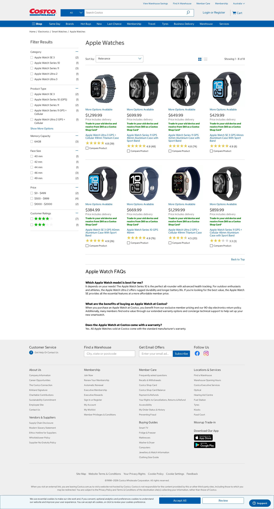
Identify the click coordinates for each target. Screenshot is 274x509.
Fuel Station (200, 399)
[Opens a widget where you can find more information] (260, 503)
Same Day (54, 23)
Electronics (43, 31)
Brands (70, 23)
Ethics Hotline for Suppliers (42, 432)
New (99, 23)
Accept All (179, 500)
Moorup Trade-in (205, 422)
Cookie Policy (155, 473)
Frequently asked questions (153, 375)
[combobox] (72, 12)
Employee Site (36, 404)
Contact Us (34, 409)
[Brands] (74, 23)
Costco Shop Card (148, 385)
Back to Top (238, 259)
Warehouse (206, 23)
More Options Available (98, 109)
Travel (151, 23)
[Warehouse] (213, 23)
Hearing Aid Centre (203, 395)
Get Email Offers (151, 347)
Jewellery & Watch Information (154, 452)
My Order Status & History (152, 409)
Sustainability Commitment (42, 399)
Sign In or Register (93, 399)
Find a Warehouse (97, 347)
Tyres (165, 23)
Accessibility (145, 404)
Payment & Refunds (149, 395)
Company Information (40, 375)
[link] (103, 104)
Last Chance (114, 23)
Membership (134, 23)
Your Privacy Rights (135, 473)
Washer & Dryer (147, 442)
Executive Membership (95, 390)
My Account (90, 404)
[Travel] (156, 23)
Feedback (192, 473)
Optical (197, 390)
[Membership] (142, 23)
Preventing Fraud (147, 414)
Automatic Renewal (93, 385)
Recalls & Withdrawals (150, 380)
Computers (144, 447)
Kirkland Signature (38, 390)
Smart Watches (59, 31)
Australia (237, 3)
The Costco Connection (40, 385)
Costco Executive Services (207, 385)
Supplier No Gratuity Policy (42, 442)
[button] (190, 12)
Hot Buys (86, 23)
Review (223, 500)
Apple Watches (77, 31)
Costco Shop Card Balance (152, 390)
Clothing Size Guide (149, 457)
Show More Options (41, 128)
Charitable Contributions (41, 395)
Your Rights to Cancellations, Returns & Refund (162, 399)
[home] (43, 12)
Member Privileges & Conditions (100, 414)
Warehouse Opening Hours (207, 380)
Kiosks (197, 409)
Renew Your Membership (96, 380)
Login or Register (214, 12)
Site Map (81, 473)
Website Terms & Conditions (104, 473)
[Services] (229, 23)
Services (224, 23)
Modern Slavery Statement (42, 427)
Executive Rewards (93, 395)
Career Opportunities (39, 380)
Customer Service (42, 347)
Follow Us (201, 347)
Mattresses (144, 437)
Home (32, 31)
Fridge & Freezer (147, 432)
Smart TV (143, 427)
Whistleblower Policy (39, 437)
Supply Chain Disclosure (41, 422)
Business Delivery (184, 23)
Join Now (88, 375)
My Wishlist (89, 409)
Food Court (199, 414)
